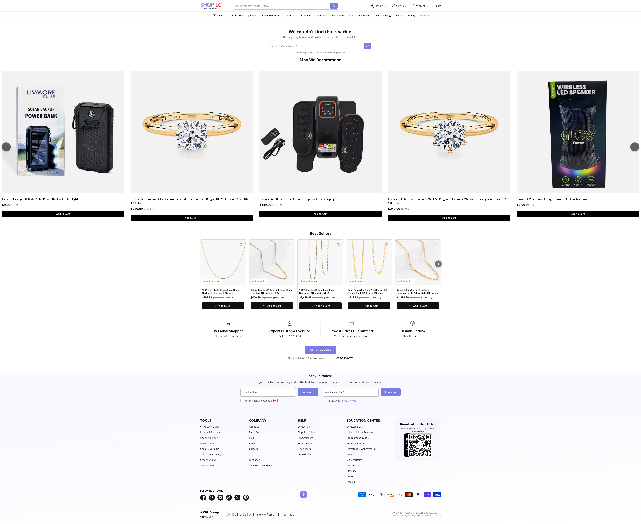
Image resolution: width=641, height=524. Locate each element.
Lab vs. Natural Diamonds (361, 432)
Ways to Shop (207, 443)
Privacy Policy (305, 437)
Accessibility (304, 454)
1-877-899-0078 (292, 336)
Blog (251, 437)
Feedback (254, 459)
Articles (351, 465)
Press (252, 443)
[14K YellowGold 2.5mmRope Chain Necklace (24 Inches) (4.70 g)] (320, 262)
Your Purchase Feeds (260, 465)
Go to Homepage (320, 349)
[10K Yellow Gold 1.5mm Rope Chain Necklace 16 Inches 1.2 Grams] (223, 262)
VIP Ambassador (209, 465)
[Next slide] (634, 146)
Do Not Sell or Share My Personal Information (264, 514)
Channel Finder (209, 437)
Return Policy (305, 443)
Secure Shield (208, 459)
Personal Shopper (210, 432)
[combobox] (282, 6)
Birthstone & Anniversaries (362, 448)
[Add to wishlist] (241, 244)
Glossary (351, 470)
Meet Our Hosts (258, 432)
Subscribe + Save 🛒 (211, 454)
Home (350, 476)
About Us (254, 426)
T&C (251, 454)
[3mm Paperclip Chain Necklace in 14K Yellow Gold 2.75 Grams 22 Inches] (369, 262)
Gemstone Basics (356, 443)
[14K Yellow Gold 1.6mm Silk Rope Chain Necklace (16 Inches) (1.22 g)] (272, 262)
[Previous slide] (6, 146)
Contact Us (304, 426)
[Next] (438, 263)
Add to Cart (63, 213)
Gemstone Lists (355, 426)
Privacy (353, 400)
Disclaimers (304, 448)
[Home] (217, 6)
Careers (253, 448)
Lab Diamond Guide (358, 437)
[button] (223, 420)
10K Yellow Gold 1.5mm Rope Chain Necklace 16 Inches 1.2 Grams (220, 291)
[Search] (334, 6)
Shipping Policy (306, 432)
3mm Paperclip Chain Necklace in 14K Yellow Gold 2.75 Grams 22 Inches (367, 291)
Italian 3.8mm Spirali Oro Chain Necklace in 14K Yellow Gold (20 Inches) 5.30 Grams (417, 291)
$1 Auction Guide (210, 426)
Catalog (351, 481)
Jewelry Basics (354, 459)
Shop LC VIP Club (209, 448)
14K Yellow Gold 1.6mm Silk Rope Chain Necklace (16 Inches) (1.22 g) (271, 291)
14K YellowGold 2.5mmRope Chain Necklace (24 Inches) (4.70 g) (317, 291)
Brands (351, 454)
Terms (343, 400)
